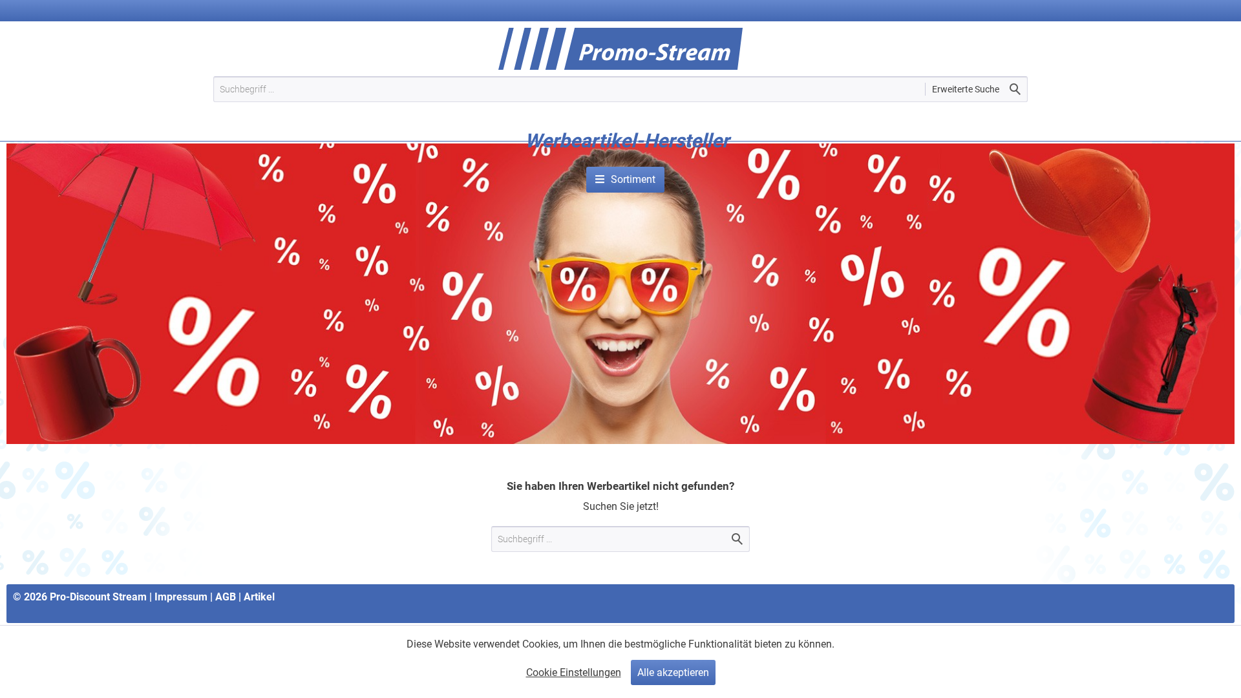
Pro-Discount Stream (98, 597)
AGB (225, 597)
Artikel (259, 597)
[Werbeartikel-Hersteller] (627, 160)
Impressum (180, 597)
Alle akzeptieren (673, 672)
